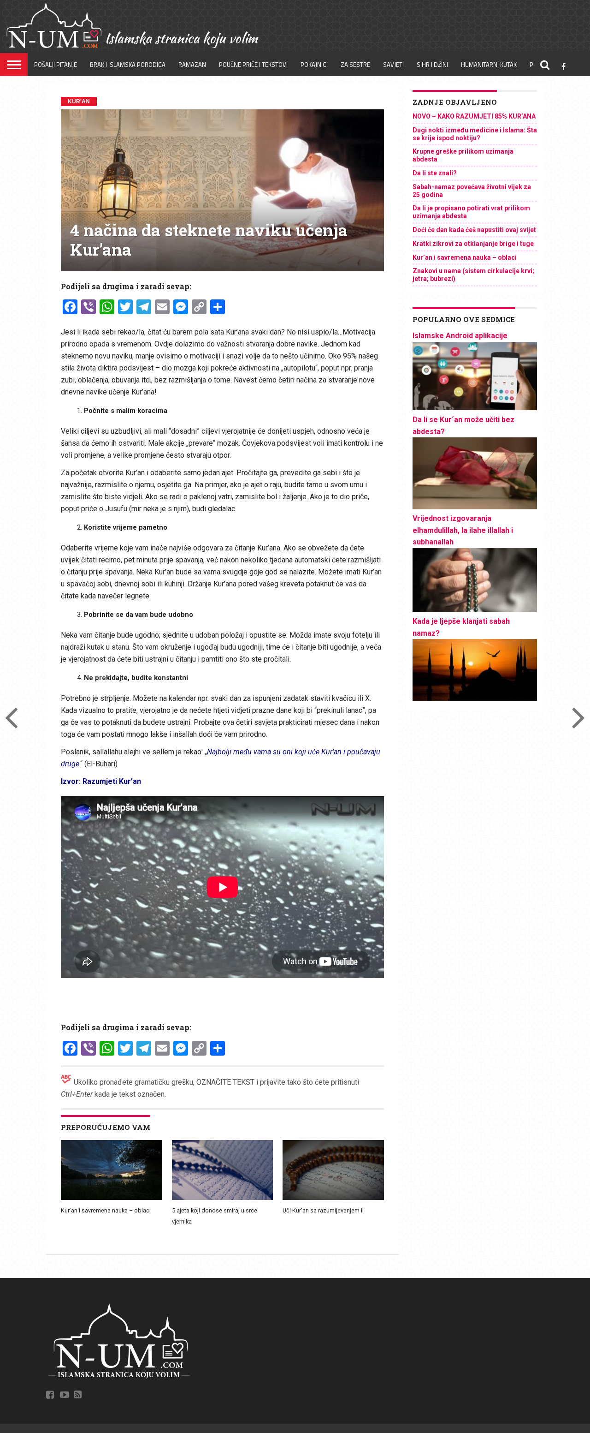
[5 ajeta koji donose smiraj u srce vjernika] (222, 1198)
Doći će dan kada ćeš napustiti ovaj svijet (474, 229)
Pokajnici (314, 64)
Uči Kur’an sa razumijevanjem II (323, 1210)
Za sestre (355, 64)
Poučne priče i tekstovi (253, 64)
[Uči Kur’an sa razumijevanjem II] (333, 1198)
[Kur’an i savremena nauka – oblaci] (111, 1198)
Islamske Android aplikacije (460, 335)
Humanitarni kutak (489, 64)
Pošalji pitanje (55, 64)
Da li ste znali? (435, 173)
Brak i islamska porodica (127, 64)
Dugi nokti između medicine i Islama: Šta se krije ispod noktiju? (475, 134)
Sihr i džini (432, 64)
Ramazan (192, 64)
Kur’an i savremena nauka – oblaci (106, 1210)
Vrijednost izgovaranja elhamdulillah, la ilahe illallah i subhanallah (463, 530)
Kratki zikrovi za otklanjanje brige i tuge (473, 243)
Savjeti (393, 64)
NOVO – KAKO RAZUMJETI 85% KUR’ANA (474, 116)
